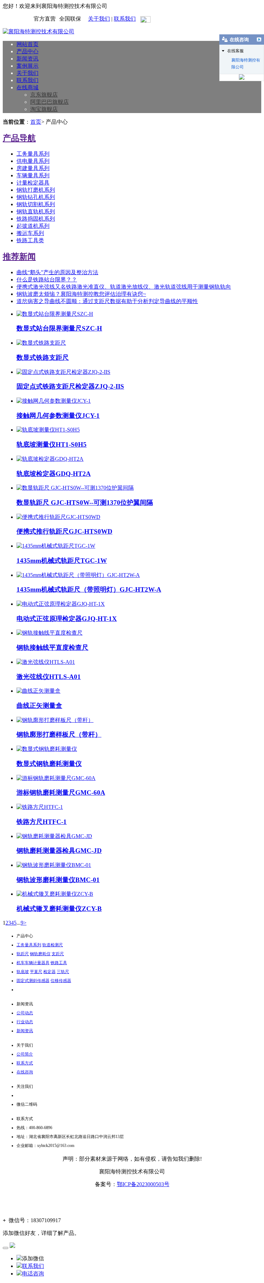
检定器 (49, 971)
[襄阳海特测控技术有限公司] (38, 31)
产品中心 (27, 51)
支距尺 (58, 953)
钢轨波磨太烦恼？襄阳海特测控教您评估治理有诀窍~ (81, 294)
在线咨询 (24, 1072)
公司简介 (24, 1054)
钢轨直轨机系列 (35, 211)
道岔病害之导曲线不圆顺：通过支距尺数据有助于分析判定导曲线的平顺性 (107, 301)
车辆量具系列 (33, 175)
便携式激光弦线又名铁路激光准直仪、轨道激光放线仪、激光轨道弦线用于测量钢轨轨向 (123, 287)
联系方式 (24, 1063)
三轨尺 (63, 971)
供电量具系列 (33, 161)
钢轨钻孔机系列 (35, 197)
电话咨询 (33, 1273)
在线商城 (27, 87)
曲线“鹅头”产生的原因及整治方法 (57, 272)
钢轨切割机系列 (35, 204)
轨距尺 (22, 953)
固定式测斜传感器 (33, 980)
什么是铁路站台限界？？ (46, 279)
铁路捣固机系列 (35, 219)
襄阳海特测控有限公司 (245, 61)
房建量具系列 (33, 168)
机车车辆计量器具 (33, 962)
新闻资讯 (27, 59)
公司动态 (24, 1013)
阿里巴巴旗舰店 (49, 102)
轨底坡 (22, 971)
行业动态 (24, 1021)
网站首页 (27, 44)
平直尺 (36, 971)
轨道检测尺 (52, 944)
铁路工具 (59, 962)
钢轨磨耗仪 (40, 953)
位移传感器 (61, 980)
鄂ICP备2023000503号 (143, 1184)
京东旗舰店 (44, 95)
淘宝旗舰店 (44, 109)
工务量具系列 (33, 154)
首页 (35, 122)
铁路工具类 (30, 240)
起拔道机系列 (33, 226)
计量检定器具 (33, 183)
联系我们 (125, 19)
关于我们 (99, 19)
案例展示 (27, 66)
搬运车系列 (30, 233)
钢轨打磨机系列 (35, 190)
